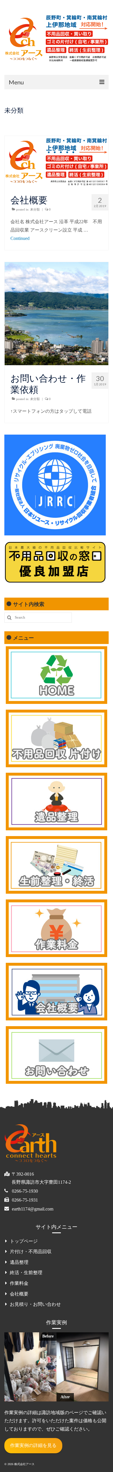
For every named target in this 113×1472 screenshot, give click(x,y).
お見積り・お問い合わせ (35, 1304)
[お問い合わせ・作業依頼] (56, 363)
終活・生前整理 (26, 1272)
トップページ (24, 1241)
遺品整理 (19, 1262)
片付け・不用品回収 (31, 1251)
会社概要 (19, 1293)
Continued (20, 238)
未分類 (35, 209)
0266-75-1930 (25, 1191)
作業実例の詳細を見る (33, 1445)
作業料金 (19, 1283)
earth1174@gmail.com (32, 1208)
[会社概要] (56, 185)
